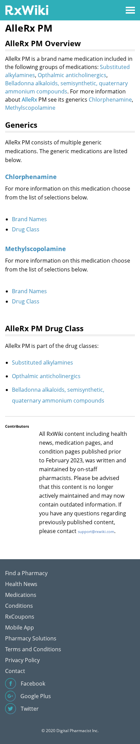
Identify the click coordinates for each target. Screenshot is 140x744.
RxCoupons (19, 616)
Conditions (19, 605)
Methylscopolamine (30, 107)
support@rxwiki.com (96, 531)
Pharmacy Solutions (30, 638)
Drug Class (25, 229)
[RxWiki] (26, 10)
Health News (21, 584)
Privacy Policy (22, 660)
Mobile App (19, 627)
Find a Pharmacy (26, 573)
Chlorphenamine (110, 99)
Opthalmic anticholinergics (72, 75)
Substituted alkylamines (42, 362)
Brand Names (29, 219)
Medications (20, 595)
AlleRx (29, 99)
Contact (15, 671)
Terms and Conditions (33, 649)
